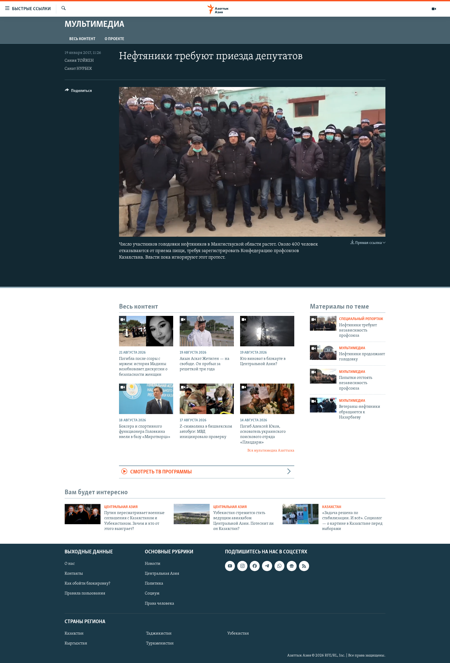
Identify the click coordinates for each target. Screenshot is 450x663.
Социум (152, 593)
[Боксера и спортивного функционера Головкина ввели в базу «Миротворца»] (146, 399)
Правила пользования (85, 593)
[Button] (78, 92)
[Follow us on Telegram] (267, 566)
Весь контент (82, 39)
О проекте (114, 39)
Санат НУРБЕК (78, 69)
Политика (154, 583)
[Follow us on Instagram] (242, 566)
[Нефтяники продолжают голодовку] (323, 352)
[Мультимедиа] (434, 8)
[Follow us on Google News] (292, 566)
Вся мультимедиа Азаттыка (270, 451)
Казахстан (331, 507)
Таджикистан (159, 633)
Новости (152, 564)
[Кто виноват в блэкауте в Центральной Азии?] (267, 331)
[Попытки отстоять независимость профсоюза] (323, 376)
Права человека (159, 603)
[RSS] (304, 566)
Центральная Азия (121, 507)
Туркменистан (160, 643)
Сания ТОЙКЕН (79, 61)
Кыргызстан (76, 643)
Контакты (74, 574)
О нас (70, 564)
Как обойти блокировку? (87, 583)
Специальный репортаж (361, 319)
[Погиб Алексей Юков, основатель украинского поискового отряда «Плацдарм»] (267, 399)
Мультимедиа (352, 348)
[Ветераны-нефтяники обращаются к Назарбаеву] (323, 405)
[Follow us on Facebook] (255, 566)
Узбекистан (238, 633)
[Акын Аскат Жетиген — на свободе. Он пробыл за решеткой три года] (207, 331)
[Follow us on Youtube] (230, 566)
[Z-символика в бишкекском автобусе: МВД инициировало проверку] (207, 399)
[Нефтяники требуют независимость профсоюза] (323, 323)
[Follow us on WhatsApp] (279, 566)
